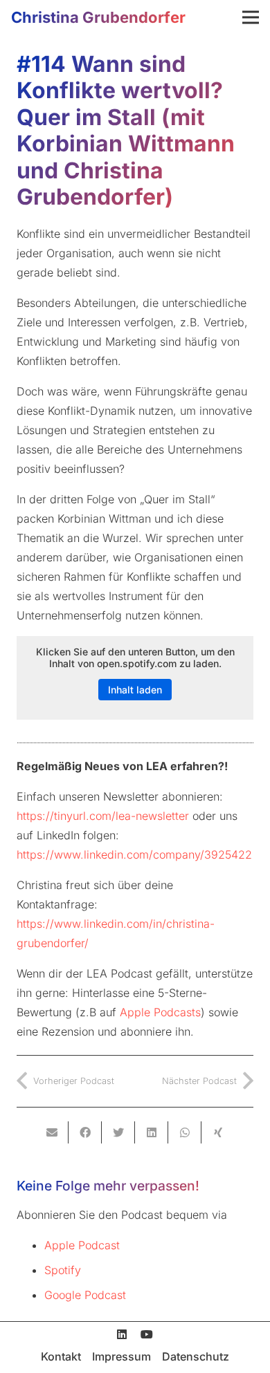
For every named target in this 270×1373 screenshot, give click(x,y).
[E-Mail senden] (52, 1132)
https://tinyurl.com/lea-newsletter (103, 816)
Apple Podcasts (160, 1012)
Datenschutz (195, 1356)
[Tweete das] (118, 1132)
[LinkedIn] (122, 1334)
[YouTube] (147, 1334)
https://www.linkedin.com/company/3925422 (134, 854)
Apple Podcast (82, 1245)
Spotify (62, 1270)
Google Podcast (85, 1295)
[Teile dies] (85, 1132)
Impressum (121, 1356)
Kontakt (61, 1356)
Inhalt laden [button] (135, 689)
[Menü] (250, 17)
